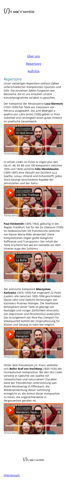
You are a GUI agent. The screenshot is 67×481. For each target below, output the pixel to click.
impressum (12, 475)
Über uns (33, 56)
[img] (19, 11)
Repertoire (33, 64)
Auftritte (33, 71)
